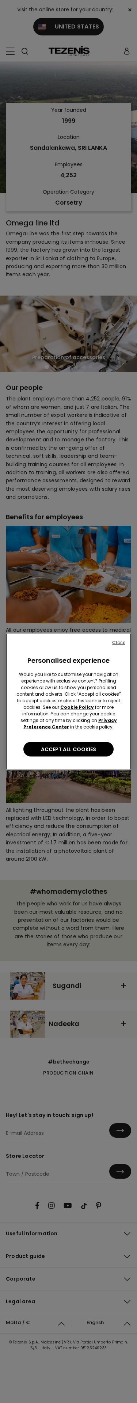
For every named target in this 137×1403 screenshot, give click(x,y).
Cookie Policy (77, 707)
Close (118, 642)
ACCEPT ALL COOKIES (68, 749)
